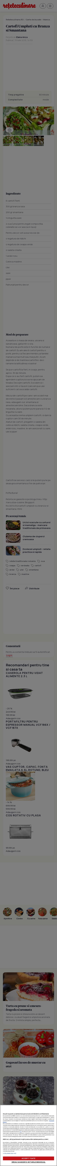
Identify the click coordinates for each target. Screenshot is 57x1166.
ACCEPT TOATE (28, 1158)
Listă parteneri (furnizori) (9, 1153)
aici (20, 1131)
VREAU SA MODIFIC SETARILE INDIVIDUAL (28, 1162)
